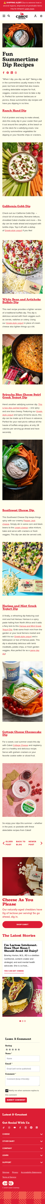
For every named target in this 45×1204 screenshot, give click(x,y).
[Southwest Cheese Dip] (22, 598)
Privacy (15, 1172)
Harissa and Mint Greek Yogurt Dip (19, 607)
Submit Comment (16, 1100)
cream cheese (21, 527)
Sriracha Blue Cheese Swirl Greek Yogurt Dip (21, 396)
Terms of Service (9, 1177)
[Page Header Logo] (22, 16)
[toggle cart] (41, 16)
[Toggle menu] (3, 15)
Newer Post (32, 843)
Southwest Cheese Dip (18, 510)
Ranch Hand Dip (14, 111)
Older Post (9, 843)
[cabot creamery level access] (8, 1183)
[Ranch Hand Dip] (22, 199)
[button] (20, 1021)
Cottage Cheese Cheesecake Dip (21, 733)
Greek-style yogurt (13, 230)
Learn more (29, 8)
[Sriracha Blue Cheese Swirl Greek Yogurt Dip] (22, 503)
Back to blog (20, 843)
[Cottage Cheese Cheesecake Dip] (22, 819)
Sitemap (5, 1172)
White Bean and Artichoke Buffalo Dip (21, 301)
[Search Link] (8, 15)
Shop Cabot (22, 924)
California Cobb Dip (16, 206)
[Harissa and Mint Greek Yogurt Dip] (22, 724)
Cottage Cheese (20, 745)
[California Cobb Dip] (22, 267)
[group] (12, 1049)
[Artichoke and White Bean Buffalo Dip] (22, 387)
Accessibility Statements (31, 1172)
